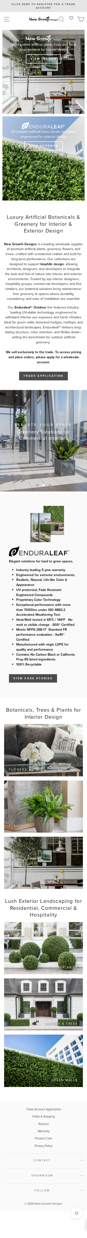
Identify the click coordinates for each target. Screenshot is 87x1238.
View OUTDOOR (43, 146)
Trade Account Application (43, 1109)
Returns (43, 1124)
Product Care (43, 1138)
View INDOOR (43, 59)
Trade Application (43, 376)
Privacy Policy (43, 1146)
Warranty (44, 1131)
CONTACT (42, 1160)
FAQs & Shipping (43, 1116)
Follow (42, 1190)
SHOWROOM (42, 1175)
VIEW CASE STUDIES (33, 678)
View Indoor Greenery (43, 448)
